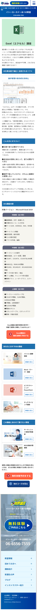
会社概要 (7, 595)
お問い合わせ (24, 597)
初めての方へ (10, 563)
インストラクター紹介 (14, 585)
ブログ (7, 579)
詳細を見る (29, 362)
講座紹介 (8, 569)
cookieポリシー (9, 599)
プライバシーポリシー (11, 597)
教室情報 (8, 558)
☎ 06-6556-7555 (18, 15)
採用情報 (14, 595)
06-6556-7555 (18, 543)
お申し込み (19, 3)
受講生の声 (9, 574)
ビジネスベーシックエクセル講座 (13, 191)
